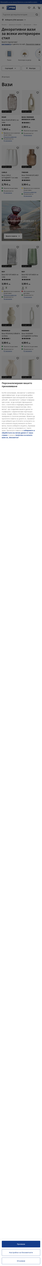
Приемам (21, 1244)
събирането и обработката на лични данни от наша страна (18, 432)
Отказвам (21, 1261)
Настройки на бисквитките (21, 1252)
